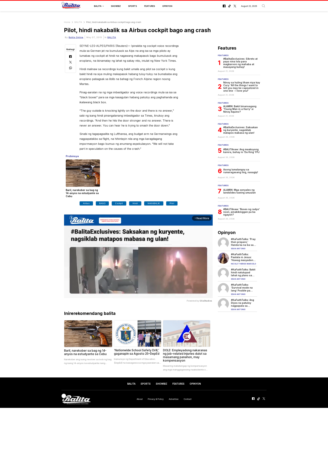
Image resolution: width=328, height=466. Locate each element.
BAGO (102, 203)
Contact (188, 399)
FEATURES (149, 6)
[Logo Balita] (71, 6)
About (140, 399)
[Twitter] (70, 62)
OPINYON (167, 6)
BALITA (97, 6)
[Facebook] (70, 56)
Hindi (135, 203)
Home (67, 22)
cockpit (119, 203)
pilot (172, 203)
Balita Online (76, 37)
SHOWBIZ (116, 6)
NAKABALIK (154, 203)
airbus (86, 203)
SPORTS (132, 6)
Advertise (174, 399)
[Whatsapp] (70, 68)
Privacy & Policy (156, 399)
